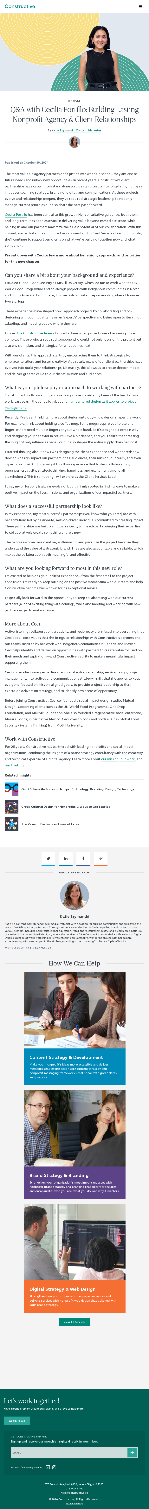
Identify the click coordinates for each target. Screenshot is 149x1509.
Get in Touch (17, 1421)
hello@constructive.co (74, 1493)
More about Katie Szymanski (28, 948)
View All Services (75, 1322)
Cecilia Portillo (16, 214)
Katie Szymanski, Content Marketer (76, 130)
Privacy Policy (74, 1503)
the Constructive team (34, 333)
